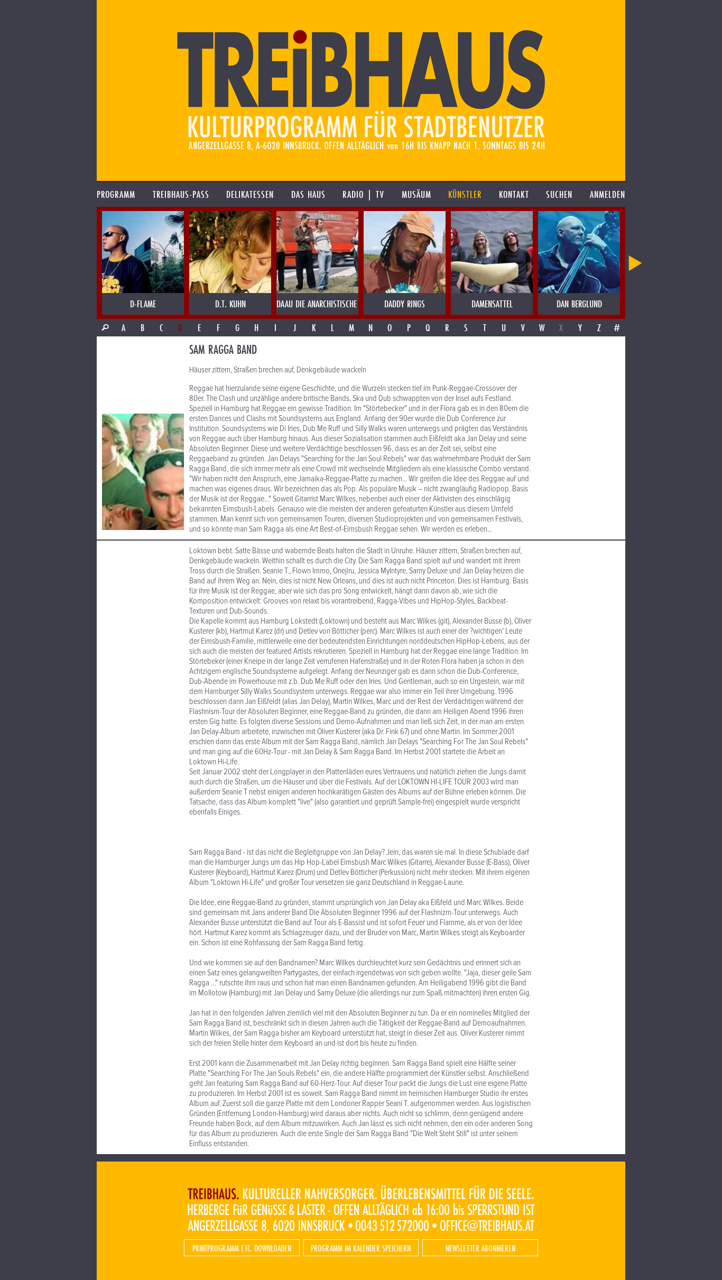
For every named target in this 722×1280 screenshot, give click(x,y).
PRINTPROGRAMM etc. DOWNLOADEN (241, 1248)
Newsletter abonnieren (480, 1248)
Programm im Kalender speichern (361, 1248)
